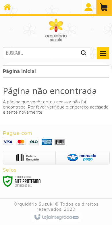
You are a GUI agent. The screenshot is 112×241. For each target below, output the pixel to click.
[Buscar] (84, 54)
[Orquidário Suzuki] (56, 30)
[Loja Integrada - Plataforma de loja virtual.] (56, 217)
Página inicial (19, 71)
